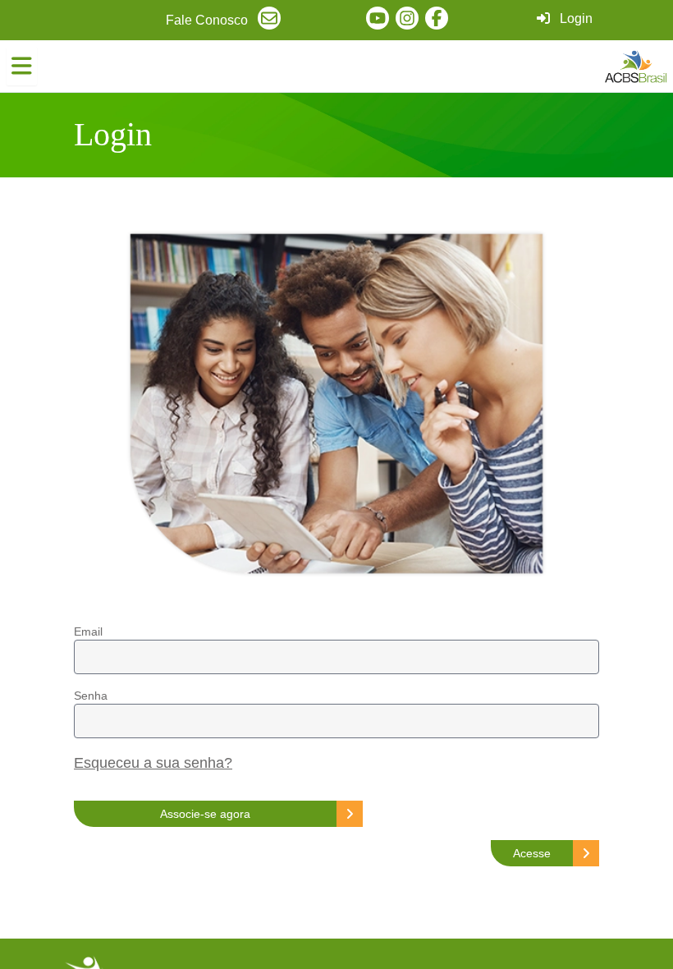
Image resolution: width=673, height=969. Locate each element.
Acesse (532, 853)
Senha (91, 695)
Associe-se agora (205, 813)
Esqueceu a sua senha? (153, 763)
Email (88, 631)
